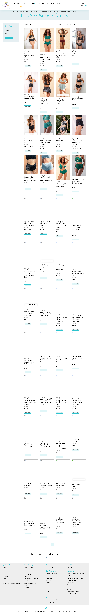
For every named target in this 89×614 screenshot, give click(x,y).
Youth (26, 590)
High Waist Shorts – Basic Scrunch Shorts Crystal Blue (46, 179)
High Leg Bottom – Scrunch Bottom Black (29, 140)
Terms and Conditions (65, 611)
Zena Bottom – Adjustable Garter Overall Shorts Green (46, 527)
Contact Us (6, 581)
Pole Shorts (27, 572)
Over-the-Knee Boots (73, 580)
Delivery (5, 574)
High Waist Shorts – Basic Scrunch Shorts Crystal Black (30, 179)
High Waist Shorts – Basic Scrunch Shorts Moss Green (78, 181)
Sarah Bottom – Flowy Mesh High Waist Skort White (45, 445)
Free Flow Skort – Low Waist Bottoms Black (77, 98)
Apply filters (8, 37)
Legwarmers (49, 585)
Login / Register (7, 569)
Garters (48, 582)
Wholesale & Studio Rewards (11, 583)
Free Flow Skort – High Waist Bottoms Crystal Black (45, 102)
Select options (27, 65)
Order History (7, 572)
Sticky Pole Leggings (30, 583)
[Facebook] (42, 558)
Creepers (69, 585)
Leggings (27, 581)
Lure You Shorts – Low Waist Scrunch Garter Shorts (77, 358)
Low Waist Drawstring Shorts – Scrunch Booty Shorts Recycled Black (30, 273)
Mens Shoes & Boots (73, 593)
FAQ (4, 578)
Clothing (26, 50)
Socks (47, 589)
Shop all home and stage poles (55, 600)
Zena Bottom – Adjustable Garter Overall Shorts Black (30, 523)
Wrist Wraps (49, 593)
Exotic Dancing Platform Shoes (76, 573)
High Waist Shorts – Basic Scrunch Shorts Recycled (30, 223)
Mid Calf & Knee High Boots (75, 578)
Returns (5, 576)
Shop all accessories (51, 573)
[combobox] (62, 24)
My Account (6, 567)
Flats (68, 587)
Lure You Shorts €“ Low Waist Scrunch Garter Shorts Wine (46, 401)
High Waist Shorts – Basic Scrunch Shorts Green (62, 185)
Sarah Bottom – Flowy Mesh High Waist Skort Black (29, 445)
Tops (25, 585)
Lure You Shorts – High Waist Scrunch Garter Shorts (45, 314)
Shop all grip (49, 567)
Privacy (74, 611)
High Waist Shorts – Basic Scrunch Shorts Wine (46, 223)
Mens (26, 592)
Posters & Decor (50, 587)
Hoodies (26, 587)
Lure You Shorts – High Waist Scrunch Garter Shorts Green (30, 362)
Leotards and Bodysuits (31, 578)
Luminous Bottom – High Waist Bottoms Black (45, 268)
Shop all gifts (71, 567)
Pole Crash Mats (50, 602)
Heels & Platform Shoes (74, 576)
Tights (47, 591)
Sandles (69, 589)
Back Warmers (50, 578)
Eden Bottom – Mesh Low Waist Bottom (76, 54)
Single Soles (70, 582)
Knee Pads (49, 576)
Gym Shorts (27, 574)
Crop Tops (27, 569)
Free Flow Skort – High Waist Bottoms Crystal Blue (61, 102)
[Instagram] (46, 558)
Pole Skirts (27, 576)
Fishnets (48, 580)
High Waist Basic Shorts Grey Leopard (60, 140)
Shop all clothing (29, 567)
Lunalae (26, 59)
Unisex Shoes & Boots (73, 591)
